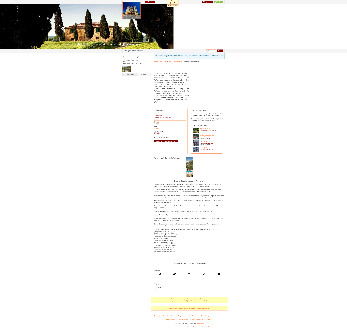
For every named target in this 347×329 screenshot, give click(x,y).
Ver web (126, 62)
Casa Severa (204, 141)
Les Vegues (203, 148)
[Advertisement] (136, 145)
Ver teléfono (157, 124)
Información (130, 75)
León (165, 61)
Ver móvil (156, 128)
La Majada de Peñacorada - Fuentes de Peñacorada (194, 327)
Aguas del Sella (205, 129)
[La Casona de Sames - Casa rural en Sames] (196, 136)
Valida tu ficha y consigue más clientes (166, 141)
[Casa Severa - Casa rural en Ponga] (196, 143)
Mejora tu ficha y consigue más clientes (190, 301)
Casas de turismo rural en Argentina (201, 319)
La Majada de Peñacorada (133, 50)
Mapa (144, 75)
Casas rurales (158, 61)
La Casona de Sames (207, 135)
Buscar (220, 51)
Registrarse (207, 2)
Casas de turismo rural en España (178, 319)
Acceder (218, 2)
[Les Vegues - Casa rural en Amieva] (196, 149)
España (150, 2)
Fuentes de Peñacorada (175, 61)
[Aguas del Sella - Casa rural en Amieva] (196, 130)
